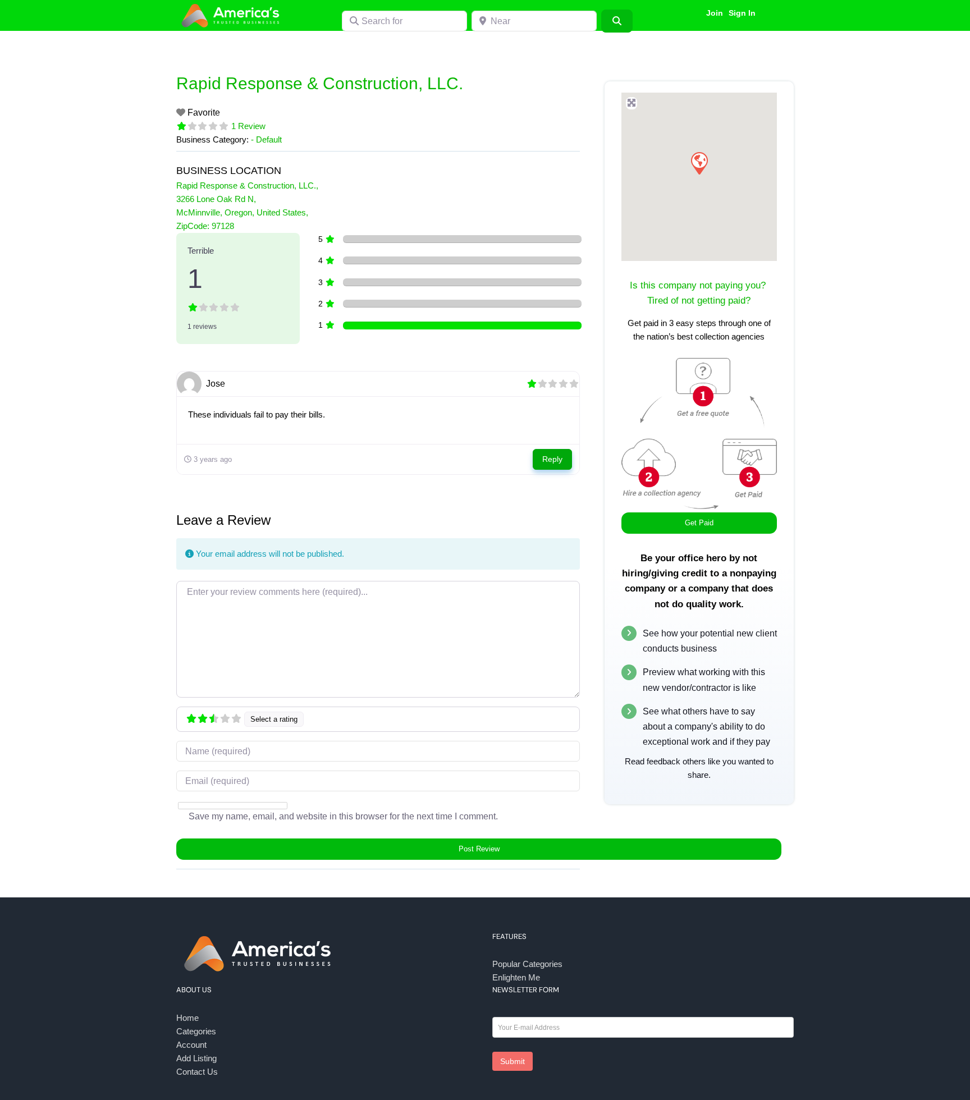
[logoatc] (232, 5)
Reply (552, 459)
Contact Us (197, 1071)
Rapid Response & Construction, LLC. (319, 83)
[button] (699, 163)
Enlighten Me (516, 977)
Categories (196, 1031)
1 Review (248, 126)
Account (191, 1044)
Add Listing (196, 1058)
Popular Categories (527, 964)
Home (187, 1018)
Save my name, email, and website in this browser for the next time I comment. (343, 816)
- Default (266, 139)
